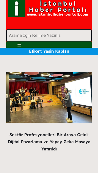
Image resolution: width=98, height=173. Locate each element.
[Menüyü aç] (19, 44)
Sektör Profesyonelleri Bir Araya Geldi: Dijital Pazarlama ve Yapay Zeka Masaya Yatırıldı (49, 141)
